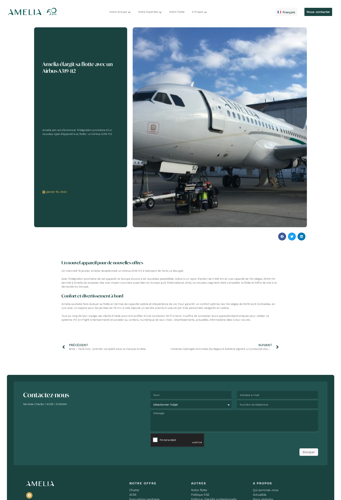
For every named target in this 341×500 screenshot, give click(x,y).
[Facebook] (29, 495)
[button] (282, 237)
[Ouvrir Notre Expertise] (160, 12)
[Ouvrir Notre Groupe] (129, 12)
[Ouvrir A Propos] (205, 12)
